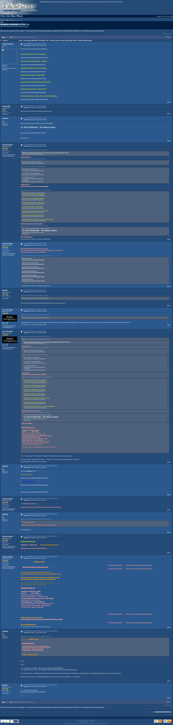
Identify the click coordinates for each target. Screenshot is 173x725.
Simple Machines (93, 720)
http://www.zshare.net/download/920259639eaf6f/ (34, 99)
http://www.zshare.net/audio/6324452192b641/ (33, 260)
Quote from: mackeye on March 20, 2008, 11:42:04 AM (34, 225)
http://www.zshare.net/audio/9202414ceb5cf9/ (33, 85)
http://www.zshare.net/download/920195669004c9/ (34, 57)
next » (170, 34)
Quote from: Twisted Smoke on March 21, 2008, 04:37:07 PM (35, 636)
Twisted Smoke (7, 145)
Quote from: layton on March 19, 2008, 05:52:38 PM (33, 159)
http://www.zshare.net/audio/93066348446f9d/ (50, 668)
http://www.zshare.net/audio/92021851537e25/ (33, 71)
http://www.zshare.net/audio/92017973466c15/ (33, 174)
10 (17, 37)
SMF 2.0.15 (79, 720)
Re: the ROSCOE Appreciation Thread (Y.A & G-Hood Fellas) (40, 466)
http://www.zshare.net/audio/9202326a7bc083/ (33, 78)
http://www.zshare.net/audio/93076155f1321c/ (33, 692)
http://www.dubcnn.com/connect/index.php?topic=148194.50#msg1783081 (42, 619)
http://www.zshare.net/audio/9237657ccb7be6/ (33, 133)
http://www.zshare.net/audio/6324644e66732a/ (33, 268)
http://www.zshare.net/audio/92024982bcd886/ (33, 92)
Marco (58, 31)
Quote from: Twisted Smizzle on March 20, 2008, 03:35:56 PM (36, 336)
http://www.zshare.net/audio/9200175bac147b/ (33, 154)
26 (30, 37)
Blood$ (4, 290)
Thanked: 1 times (6, 112)
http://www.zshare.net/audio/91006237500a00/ (33, 548)
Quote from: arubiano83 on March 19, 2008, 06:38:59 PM (34, 295)
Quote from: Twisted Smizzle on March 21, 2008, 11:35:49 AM (36, 519)
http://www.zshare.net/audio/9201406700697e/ (33, 163)
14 (24, 37)
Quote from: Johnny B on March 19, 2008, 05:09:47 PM (34, 150)
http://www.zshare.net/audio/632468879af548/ (33, 276)
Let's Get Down (7, 310)
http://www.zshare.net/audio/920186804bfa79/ (33, 178)
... (28, 37)
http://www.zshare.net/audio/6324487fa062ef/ (33, 264)
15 (26, 37)
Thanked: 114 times (7, 297)
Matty (54, 31)
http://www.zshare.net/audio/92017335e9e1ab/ (33, 170)
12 (21, 37)
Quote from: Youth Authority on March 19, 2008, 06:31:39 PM (35, 190)
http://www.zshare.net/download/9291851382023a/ (34, 492)
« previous (165, 34)
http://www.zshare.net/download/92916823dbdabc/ (34, 485)
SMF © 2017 (85, 720)
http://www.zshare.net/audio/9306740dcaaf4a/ (64, 670)
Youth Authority (7, 44)
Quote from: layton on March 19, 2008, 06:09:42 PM (33, 166)
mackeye (5, 118)
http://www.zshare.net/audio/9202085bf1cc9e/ (33, 64)
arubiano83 (6, 106)
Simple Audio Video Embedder (86, 722)
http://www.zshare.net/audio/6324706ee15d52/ (33, 281)
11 (19, 37)
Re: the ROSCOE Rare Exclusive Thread (34, 43)
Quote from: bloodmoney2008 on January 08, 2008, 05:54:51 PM (36, 255)
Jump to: (153, 712)
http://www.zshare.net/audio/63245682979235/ (33, 272)
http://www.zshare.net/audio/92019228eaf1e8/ (33, 181)
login (15, 20)
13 (23, 37)
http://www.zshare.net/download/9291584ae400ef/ (34, 478)
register (20, 20)
